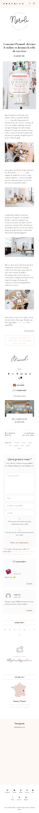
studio (28, 445)
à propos (28, 340)
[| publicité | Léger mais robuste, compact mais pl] (10, 760)
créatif (23, 442)
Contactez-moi (19, 656)
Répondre (29, 584)
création (30, 442)
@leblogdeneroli (19, 727)
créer (11, 445)
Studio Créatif (21, 173)
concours (17, 442)
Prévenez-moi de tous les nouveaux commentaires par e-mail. (19, 522)
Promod (7, 120)
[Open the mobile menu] (34, 3)
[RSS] (24, 629)
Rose (15, 571)
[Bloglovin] (19, 634)
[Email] (22, 374)
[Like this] (19, 379)
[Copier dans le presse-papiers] (30, 374)
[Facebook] (19, 3)
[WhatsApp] (26, 374)
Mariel (22, 385)
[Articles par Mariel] (14, 385)
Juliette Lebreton (26, 807)
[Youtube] (9, 629)
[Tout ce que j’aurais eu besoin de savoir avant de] (10, 771)
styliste (19, 448)
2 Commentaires (20, 391)
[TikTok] (14, 629)
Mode (19, 40)
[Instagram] (3, 3)
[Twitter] (13, 374)
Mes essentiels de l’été (19, 419)
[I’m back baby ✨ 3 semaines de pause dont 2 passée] (10, 749)
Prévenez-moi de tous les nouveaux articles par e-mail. (19, 533)
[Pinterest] (11, 3)
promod (17, 445)
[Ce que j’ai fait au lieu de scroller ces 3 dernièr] (10, 738)
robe (23, 445)
